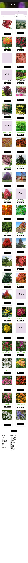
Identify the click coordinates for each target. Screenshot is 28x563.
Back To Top (14, 431)
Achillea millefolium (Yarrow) (7, 404)
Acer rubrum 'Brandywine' (7, 183)
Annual (2, 439)
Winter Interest (13, 456)
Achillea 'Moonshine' (7, 318)
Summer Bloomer (13, 455)
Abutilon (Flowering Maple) (7, 48)
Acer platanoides (20, 166)
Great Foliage (12, 446)
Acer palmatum (21, 64)
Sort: (19, 11)
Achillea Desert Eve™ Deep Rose (20, 318)
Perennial (3, 444)
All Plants (3, 437)
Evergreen (12, 444)
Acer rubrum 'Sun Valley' (20, 216)
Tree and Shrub (4, 447)
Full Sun (12, 458)
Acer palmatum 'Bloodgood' (21, 97)
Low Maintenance (13, 449)
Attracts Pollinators (13, 439)
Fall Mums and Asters (4, 440)
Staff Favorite (12, 452)
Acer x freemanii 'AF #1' (21, 267)
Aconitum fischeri (20, 421)
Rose (2, 445)
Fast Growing (12, 445)
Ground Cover (12, 447)
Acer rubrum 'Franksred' (20, 200)
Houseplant (3, 443)
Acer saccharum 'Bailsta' (20, 233)
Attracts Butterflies (13, 437)
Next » (26, 16)
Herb (2, 442)
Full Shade (12, 457)
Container (12, 441)
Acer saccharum (7, 233)
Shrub (2, 446)
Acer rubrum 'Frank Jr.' (7, 200)
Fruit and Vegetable (4, 441)
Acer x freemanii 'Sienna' (20, 284)
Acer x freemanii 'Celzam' (7, 284)
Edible (11, 443)
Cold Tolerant (12, 440)
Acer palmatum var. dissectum (7, 132)
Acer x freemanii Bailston (7, 301)
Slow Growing (12, 451)
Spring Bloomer (13, 454)
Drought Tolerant (13, 442)
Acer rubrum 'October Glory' (7, 216)
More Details (8, 50)
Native (11, 450)
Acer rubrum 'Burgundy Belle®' (20, 183)
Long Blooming (13, 448)
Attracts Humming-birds (14, 438)
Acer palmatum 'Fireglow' (7, 115)
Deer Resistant (13, 453)
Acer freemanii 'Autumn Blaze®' (7, 64)
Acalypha (21, 48)
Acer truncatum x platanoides (21, 249)
